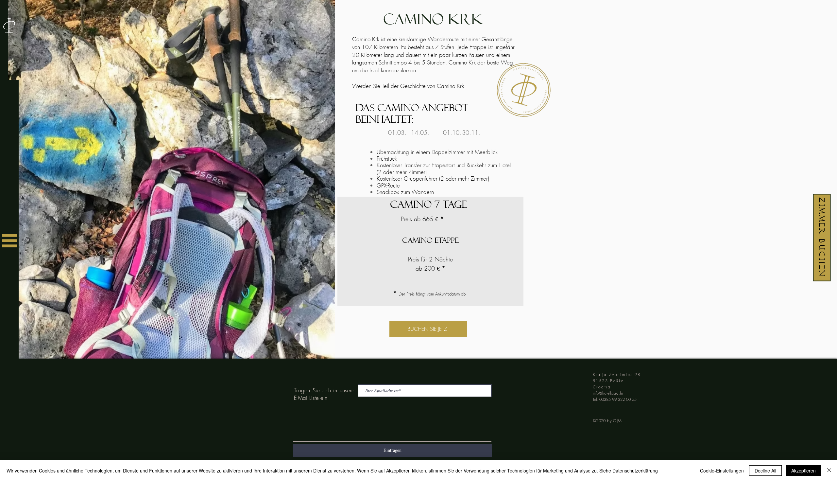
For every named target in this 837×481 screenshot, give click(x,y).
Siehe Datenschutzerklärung (628, 470)
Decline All (765, 470)
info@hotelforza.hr (608, 393)
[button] (9, 240)
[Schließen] (829, 470)
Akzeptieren (803, 470)
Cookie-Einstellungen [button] (722, 470)
